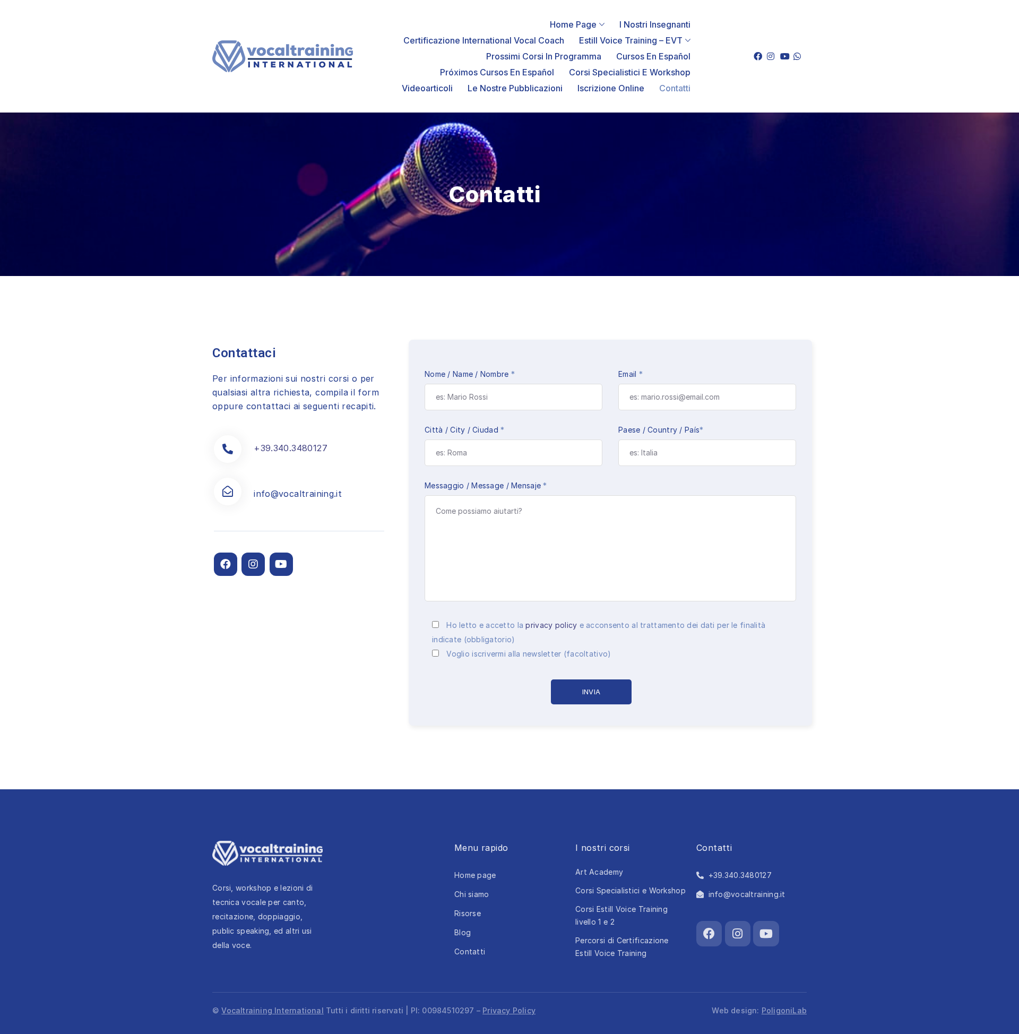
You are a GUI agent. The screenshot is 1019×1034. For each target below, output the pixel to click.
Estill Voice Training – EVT (631, 40)
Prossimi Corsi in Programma (543, 56)
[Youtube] (281, 564)
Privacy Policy (509, 1010)
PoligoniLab (784, 1010)
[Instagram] (253, 564)
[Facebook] (225, 564)
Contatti (674, 88)
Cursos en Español (653, 56)
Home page (573, 24)
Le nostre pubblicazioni (515, 88)
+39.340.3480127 (290, 448)
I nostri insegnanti (654, 24)
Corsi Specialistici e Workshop (629, 72)
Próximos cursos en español (497, 72)
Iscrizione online (610, 88)
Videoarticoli (427, 88)
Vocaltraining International (272, 1010)
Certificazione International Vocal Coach (483, 40)
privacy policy (551, 625)
